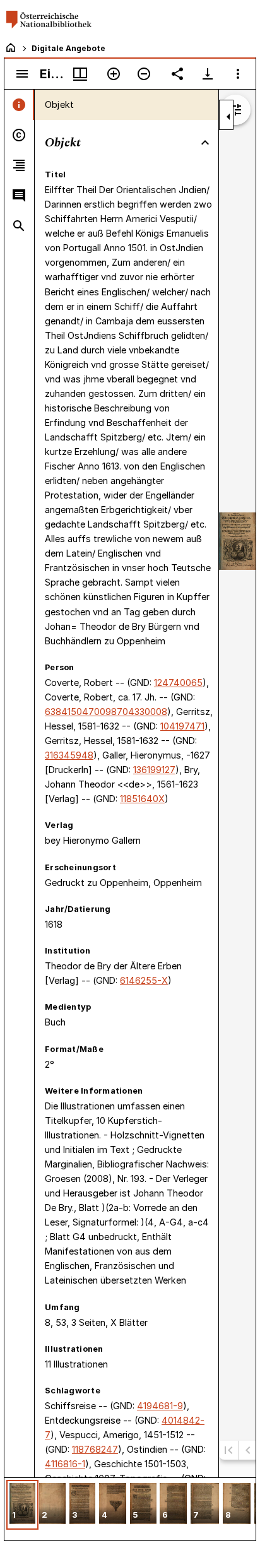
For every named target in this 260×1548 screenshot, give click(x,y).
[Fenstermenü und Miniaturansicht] (80, 74)
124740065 (178, 682)
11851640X (142, 798)
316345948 (69, 755)
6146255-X (144, 980)
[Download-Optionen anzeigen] (207, 74)
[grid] (130, 1508)
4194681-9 (160, 1405)
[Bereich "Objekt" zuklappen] (205, 142)
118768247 (95, 1449)
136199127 (154, 769)
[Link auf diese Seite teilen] (177, 74)
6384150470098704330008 (106, 711)
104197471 (182, 726)
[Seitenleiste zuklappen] (228, 116)
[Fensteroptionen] (238, 74)
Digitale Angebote (68, 48)
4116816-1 (65, 1463)
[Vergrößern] (113, 74)
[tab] (19, 105)
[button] (22, 1505)
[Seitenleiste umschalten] (22, 74)
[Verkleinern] (144, 74)
